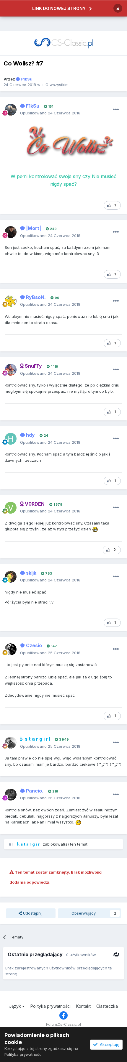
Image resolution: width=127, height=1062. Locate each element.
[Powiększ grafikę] (63, 145)
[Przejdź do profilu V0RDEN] (11, 508)
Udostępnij (32, 913)
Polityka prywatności (50, 1006)
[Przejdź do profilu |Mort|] (11, 232)
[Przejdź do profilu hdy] (11, 439)
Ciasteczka (107, 1006)
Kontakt (83, 1006)
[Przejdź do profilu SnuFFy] (11, 370)
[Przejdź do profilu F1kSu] (11, 110)
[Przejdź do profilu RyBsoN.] (11, 301)
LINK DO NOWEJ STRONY (59, 8)
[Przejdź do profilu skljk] (11, 577)
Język (15, 1006)
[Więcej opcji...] (115, 109)
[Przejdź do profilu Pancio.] (11, 794)
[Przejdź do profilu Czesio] (11, 649)
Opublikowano (50, 113)
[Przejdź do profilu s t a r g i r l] (11, 743)
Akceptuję (108, 1044)
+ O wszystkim (55, 84)
